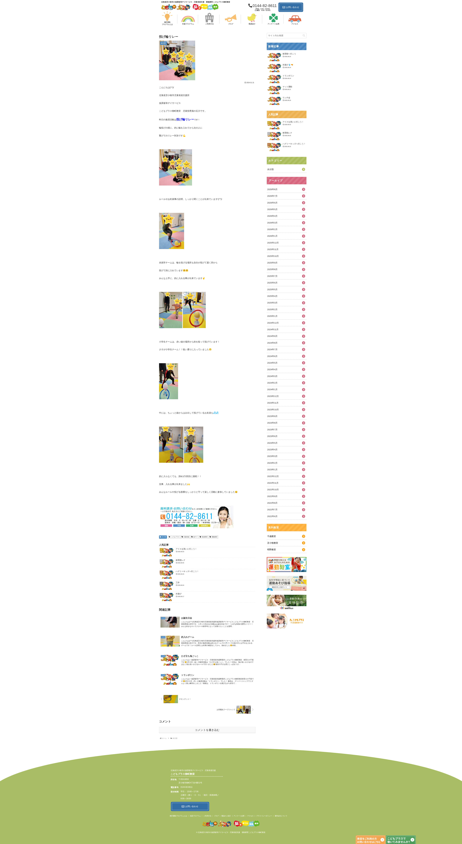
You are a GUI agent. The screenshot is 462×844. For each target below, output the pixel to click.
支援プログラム (195, 816)
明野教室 (271, 549)
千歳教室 (271, 536)
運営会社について (281, 816)
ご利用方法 (207, 816)
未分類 (164, 537)
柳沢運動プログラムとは (178, 816)
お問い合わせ (292, 7)
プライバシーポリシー (264, 816)
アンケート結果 (239, 816)
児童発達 (186, 537)
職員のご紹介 (226, 816)
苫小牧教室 (272, 543)
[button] (304, 35)
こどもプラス (175, 537)
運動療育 (214, 537)
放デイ (195, 537)
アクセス (250, 816)
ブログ (216, 816)
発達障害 (205, 537)
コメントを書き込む (207, 729)
